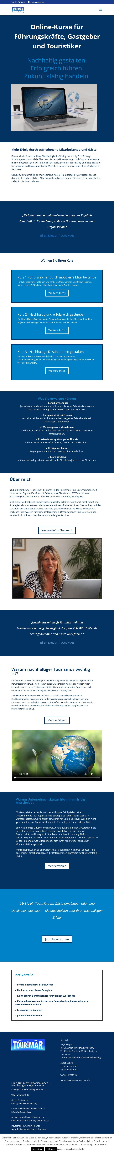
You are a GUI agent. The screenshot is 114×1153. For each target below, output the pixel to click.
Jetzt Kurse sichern (57, 939)
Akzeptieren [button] (37, 1149)
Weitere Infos (57, 293)
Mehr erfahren (57, 720)
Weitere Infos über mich (57, 530)
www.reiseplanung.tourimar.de (75, 1080)
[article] (57, 433)
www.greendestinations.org (24, 1103)
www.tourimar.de (68, 1074)
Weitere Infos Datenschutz (70, 1149)
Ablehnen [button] (51, 1149)
